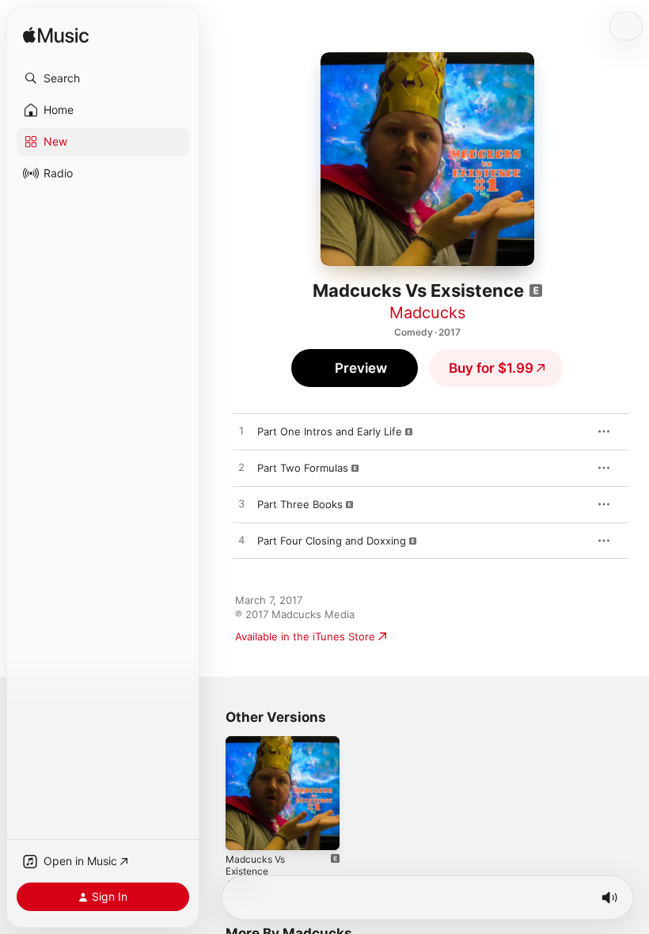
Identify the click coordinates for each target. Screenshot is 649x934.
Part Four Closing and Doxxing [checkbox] (331, 540)
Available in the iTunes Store (305, 636)
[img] (56, 36)
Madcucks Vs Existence (255, 865)
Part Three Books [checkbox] (300, 504)
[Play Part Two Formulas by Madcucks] (241, 468)
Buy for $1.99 (491, 368)
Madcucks (427, 312)
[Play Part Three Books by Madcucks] (241, 504)
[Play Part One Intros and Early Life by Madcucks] (241, 431)
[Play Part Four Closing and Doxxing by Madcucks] (241, 540)
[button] (102, 78)
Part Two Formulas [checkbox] (302, 467)
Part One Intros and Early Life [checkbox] (329, 431)
